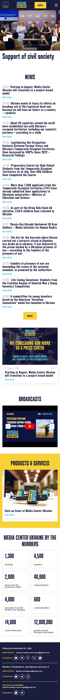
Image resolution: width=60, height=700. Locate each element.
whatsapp (40, 658)
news (40, 5)
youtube (16, 658)
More (30, 316)
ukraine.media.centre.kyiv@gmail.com (32, 652)
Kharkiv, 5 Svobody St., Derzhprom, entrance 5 (25, 666)
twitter (34, 658)
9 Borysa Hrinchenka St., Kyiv (17, 648)
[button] (5, 38)
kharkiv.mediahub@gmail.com (29, 671)
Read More (7, 97)
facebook (28, 658)
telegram (22, 658)
